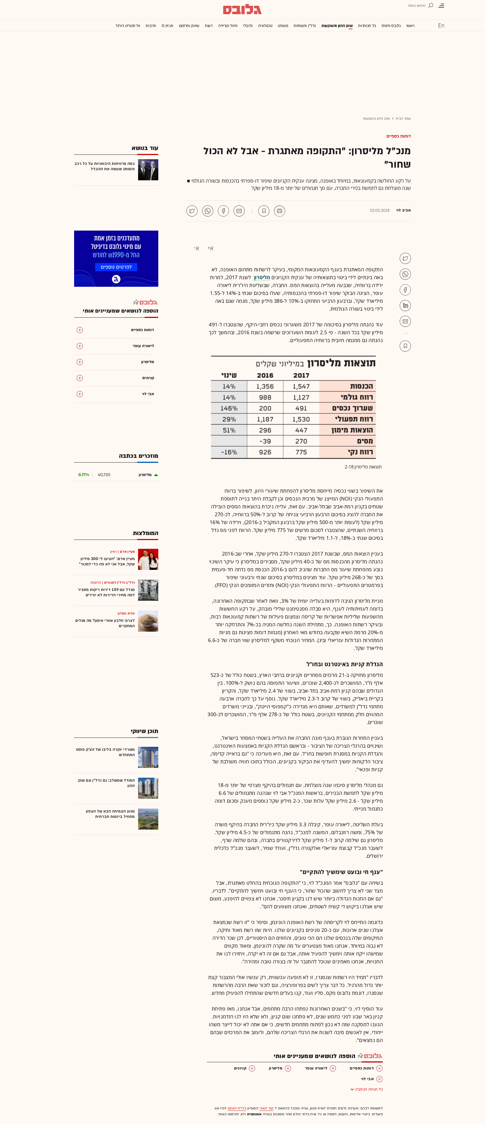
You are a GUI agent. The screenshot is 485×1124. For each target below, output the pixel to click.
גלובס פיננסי (391, 25)
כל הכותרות (367, 25)
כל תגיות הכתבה (369, 1089)
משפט (283, 25)
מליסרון (275, 1068)
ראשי (410, 25)
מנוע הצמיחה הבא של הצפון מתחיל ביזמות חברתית (110, 814)
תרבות (151, 25)
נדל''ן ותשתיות (305, 25)
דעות (209, 25)
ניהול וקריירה (227, 25)
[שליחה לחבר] (239, 211)
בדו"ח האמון (237, 1108)
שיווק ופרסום (189, 25)
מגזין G (167, 25)
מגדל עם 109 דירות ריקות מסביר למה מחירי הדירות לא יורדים (106, 592)
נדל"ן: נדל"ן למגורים (119, 582)
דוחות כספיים (398, 136)
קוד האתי (266, 1108)
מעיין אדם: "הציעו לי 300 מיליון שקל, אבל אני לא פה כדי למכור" (107, 561)
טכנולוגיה (265, 25)
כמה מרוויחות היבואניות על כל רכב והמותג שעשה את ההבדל (104, 166)
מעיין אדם (127, 551)
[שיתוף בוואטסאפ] (207, 211)
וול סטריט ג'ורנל (128, 25)
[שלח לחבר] (405, 321)
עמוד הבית (403, 118)
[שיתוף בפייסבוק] (223, 211)
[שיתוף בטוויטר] (192, 211)
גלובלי (248, 25)
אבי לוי (367, 1079)
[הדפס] (279, 211)
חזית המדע (126, 613)
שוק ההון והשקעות (337, 25)
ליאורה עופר (316, 1068)
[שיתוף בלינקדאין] (405, 305)
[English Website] (441, 25)
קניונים (240, 1068)
